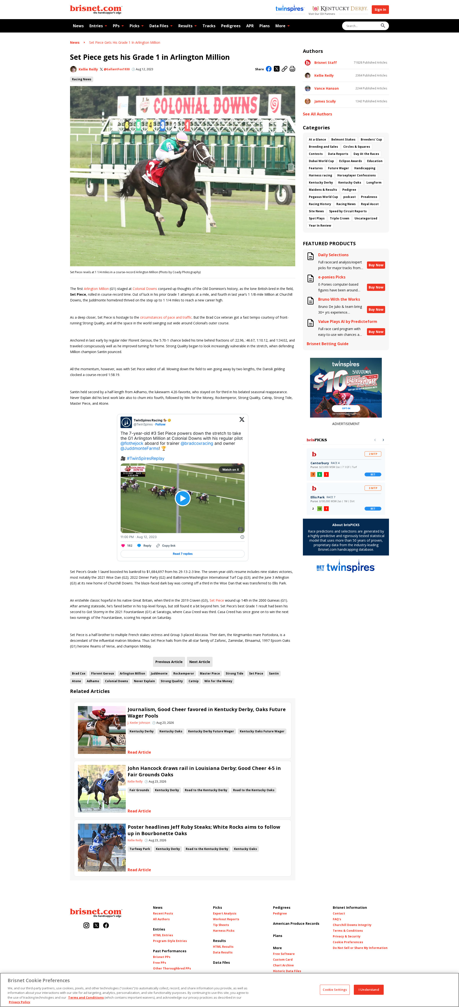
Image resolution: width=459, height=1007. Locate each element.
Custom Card (283, 960)
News (78, 25)
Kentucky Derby (142, 731)
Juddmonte (159, 673)
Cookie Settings (335, 989)
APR (250, 25)
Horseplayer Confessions (356, 175)
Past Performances (169, 951)
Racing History (320, 204)
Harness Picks (224, 931)
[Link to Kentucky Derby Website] (340, 9)
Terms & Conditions (348, 931)
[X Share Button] (277, 69)
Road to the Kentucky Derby (206, 790)
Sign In (380, 9)
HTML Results (223, 947)
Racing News (81, 79)
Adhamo (93, 681)
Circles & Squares (356, 147)
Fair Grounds (139, 790)
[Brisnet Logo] (96, 9)
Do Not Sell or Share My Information (360, 948)
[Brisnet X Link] (96, 925)
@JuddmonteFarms (139, 448)
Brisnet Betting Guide (328, 343)
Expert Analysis (224, 913)
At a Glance (317, 139)
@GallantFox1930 (117, 69)
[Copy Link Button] (285, 69)
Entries (96, 25)
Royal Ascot (370, 204)
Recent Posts (163, 913)
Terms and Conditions (86, 997)
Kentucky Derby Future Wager (211, 731)
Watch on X (230, 469)
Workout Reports (226, 919)
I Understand (369, 989)
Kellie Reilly (88, 69)
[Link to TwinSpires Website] (290, 8)
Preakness (369, 197)
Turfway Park (140, 849)
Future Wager (338, 168)
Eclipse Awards (350, 161)
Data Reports (338, 154)
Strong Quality (172, 681)
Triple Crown (339, 218)
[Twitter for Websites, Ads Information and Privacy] (242, 537)
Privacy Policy (19, 1002)
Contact (339, 913)
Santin (274, 673)
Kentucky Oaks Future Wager (262, 731)
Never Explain (144, 681)
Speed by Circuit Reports (348, 211)
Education (374, 161)
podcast (349, 197)
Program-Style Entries (170, 941)
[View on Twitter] (242, 422)
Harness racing (320, 175)
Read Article (139, 752)
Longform (374, 182)
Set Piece (217, 600)
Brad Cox (78, 673)
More (280, 25)
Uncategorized (366, 218)
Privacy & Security (347, 936)
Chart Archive (283, 965)
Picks (134, 25)
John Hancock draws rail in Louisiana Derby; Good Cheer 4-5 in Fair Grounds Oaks (204, 771)
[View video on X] (183, 498)
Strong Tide (234, 673)
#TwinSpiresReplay (145, 458)
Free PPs (159, 963)
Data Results (223, 952)
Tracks (208, 25)
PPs (116, 25)
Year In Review (320, 225)
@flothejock (131, 443)
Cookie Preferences (348, 942)
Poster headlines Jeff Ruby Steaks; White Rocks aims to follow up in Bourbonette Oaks (204, 830)
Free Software (284, 954)
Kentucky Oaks (170, 731)
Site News (316, 211)
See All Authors (317, 114)
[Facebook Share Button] (269, 69)
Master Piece (210, 673)
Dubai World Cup (321, 161)
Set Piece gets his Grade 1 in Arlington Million (124, 42)
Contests (316, 154)
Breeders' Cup (371, 139)
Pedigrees (230, 25)
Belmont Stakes (343, 139)
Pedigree (349, 190)
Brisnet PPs (161, 957)
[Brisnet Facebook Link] (106, 925)
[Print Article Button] (292, 69)
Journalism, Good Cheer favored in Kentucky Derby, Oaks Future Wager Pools (207, 712)
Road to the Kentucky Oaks (253, 790)
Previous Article (169, 661)
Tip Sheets (221, 925)
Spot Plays (317, 218)
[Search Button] (383, 25)
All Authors (161, 919)
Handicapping (364, 168)
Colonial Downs (145, 288)
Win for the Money (218, 681)
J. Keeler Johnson (139, 723)
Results (185, 25)
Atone (76, 681)
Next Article (199, 661)
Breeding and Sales (323, 147)
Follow (160, 424)
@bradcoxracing (197, 443)
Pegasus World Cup (323, 197)
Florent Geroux (102, 673)
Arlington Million (96, 288)
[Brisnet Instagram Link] (86, 925)
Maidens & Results (323, 190)
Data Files (158, 25)
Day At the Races (366, 154)
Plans (264, 25)
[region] (229, 990)
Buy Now (376, 265)
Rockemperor (183, 673)
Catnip (194, 681)
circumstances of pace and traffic (166, 317)
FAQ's (337, 919)
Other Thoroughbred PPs (172, 968)
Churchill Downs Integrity (352, 925)
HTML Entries (163, 935)
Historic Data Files (287, 971)
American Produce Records (296, 923)
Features (316, 168)
